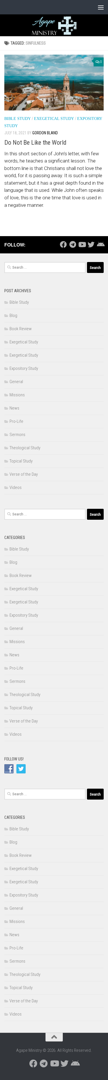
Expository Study (24, 368)
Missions (17, 394)
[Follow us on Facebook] (63, 244)
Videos (16, 487)
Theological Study (25, 447)
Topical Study (21, 461)
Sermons (17, 434)
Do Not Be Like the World (35, 142)
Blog (13, 315)
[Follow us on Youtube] (81, 244)
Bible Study (17, 118)
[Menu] (101, 7)
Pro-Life (16, 421)
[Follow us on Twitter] (91, 244)
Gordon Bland (45, 133)
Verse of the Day (24, 474)
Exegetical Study (54, 118)
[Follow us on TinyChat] (100, 244)
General (16, 381)
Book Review (21, 328)
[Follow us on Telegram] (72, 244)
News (14, 408)
